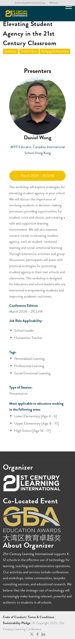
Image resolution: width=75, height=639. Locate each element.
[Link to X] (32, 634)
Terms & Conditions (41, 617)
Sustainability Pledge (17, 623)
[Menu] (67, 13)
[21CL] (30, 13)
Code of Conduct (15, 617)
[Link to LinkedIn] (43, 634)
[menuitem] (30, 3)
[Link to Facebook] (37, 634)
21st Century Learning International (28, 554)
